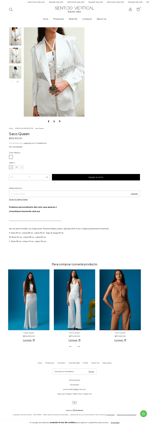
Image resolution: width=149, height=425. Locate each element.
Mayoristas (106, 363)
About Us (101, 19)
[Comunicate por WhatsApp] (143, 413)
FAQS (85, 363)
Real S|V (73, 19)
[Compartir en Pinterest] (60, 121)
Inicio (45, 19)
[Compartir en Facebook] (49, 121)
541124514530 (74, 380)
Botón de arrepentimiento (126, 415)
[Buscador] (12, 9)
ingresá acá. (110, 415)
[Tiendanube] (74, 410)
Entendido (115, 422)
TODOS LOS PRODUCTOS (24, 128)
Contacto (87, 19)
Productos (58, 19)
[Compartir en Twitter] (54, 121)
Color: (14, 153)
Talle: (12, 163)
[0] (137, 10)
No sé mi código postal (18, 199)
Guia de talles (74, 363)
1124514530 (74, 385)
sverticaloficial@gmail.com (74, 389)
